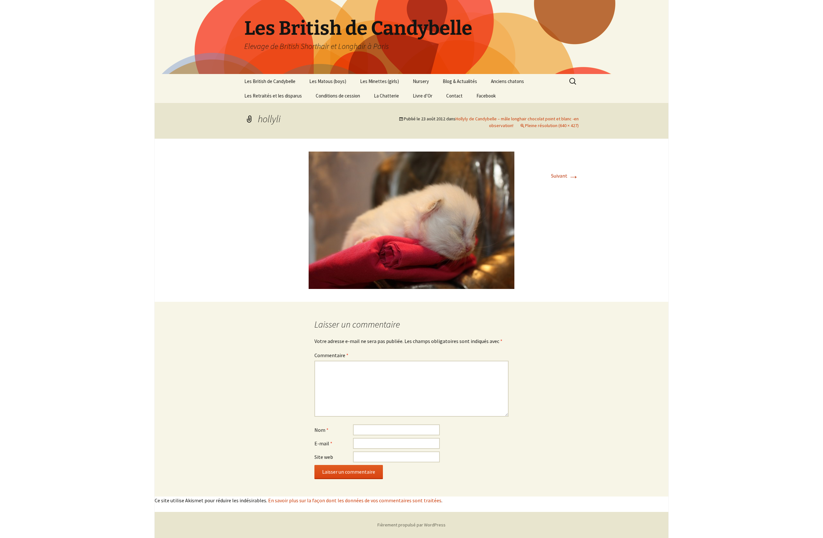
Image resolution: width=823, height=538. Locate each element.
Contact (454, 96)
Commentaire (331, 355)
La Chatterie (386, 96)
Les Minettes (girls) (379, 81)
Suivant (565, 175)
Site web (323, 457)
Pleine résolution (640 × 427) (552, 125)
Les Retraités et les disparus (273, 96)
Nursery (421, 81)
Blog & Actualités (460, 81)
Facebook (486, 96)
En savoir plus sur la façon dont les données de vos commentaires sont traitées (354, 500)
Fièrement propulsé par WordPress (411, 525)
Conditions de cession (338, 96)
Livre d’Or (422, 96)
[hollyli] (411, 219)
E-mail (323, 443)
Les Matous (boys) (327, 81)
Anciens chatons (507, 81)
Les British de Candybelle (269, 81)
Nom (321, 430)
